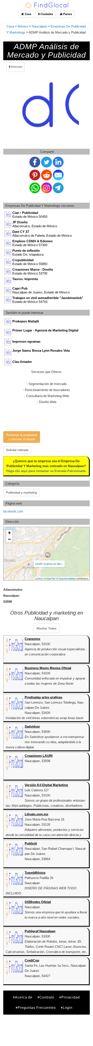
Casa (27, 14)
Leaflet (38, 578)
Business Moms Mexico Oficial (48, 668)
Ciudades (46, 14)
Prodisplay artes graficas (43, 697)
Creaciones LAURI (39, 756)
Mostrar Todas (46, 628)
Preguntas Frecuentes (37, 1007)
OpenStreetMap (67, 578)
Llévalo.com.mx (36, 814)
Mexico (23, 26)
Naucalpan (39, 26)
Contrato (46, 997)
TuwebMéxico (35, 872)
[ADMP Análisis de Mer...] (47, 555)
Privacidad (70, 997)
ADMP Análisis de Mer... (49, 564)
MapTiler (51, 578)
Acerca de (23, 997)
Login (67, 1007)
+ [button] (9, 532)
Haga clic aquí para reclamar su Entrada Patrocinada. (46, 471)
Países (67, 14)
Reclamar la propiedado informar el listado (21, 437)
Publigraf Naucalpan (40, 931)
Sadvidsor (32, 726)
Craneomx (32, 639)
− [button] (9, 539)
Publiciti (31, 843)
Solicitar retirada (17, 450)
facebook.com (13, 511)
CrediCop (32, 960)
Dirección (16, 66)
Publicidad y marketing (21, 492)
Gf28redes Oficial (38, 902)
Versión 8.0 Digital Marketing (46, 785)
